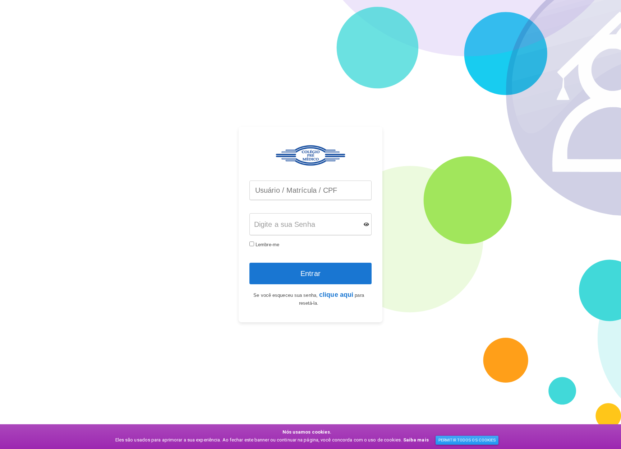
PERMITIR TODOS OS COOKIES (467, 440)
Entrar (310, 273)
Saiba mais (416, 440)
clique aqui (336, 294)
